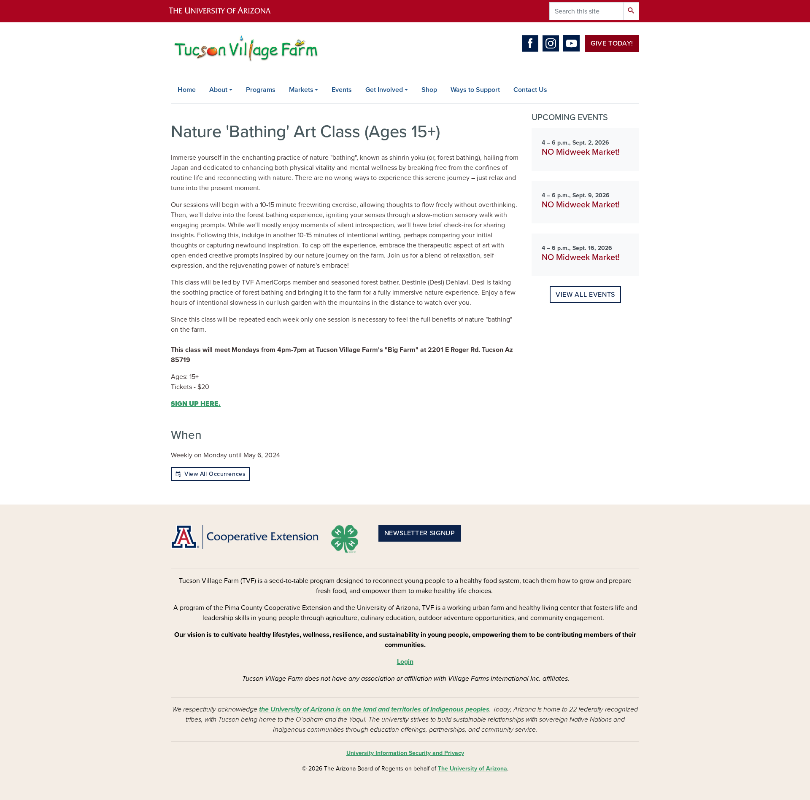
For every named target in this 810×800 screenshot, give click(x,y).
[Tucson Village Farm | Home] (245, 49)
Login (405, 662)
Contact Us (530, 90)
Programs (260, 90)
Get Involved (384, 90)
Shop (429, 90)
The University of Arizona (472, 768)
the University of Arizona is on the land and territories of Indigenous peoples (374, 709)
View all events (585, 294)
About (218, 90)
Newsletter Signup (419, 533)
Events (342, 90)
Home (187, 90)
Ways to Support (475, 90)
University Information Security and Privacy (405, 753)
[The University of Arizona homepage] (227, 11)
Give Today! (612, 43)
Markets (301, 90)
